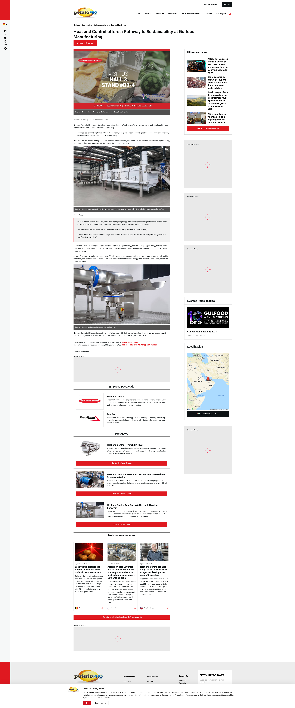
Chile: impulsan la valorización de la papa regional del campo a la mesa (217, 118)
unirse (227, 4)
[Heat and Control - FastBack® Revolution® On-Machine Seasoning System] (122, 484)
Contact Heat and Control (121, 463)
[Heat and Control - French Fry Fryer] (122, 453)
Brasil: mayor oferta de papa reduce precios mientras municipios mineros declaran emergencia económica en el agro (218, 100)
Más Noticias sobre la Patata (208, 128)
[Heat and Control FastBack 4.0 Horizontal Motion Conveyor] (122, 514)
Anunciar (182, 680)
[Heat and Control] (122, 401)
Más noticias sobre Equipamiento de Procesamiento (122, 617)
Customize (99, 703)
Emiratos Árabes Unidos (210, 414)
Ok (87, 703)
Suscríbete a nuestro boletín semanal (212, 681)
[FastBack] (122, 418)
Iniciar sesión (210, 4)
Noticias (150, 681)
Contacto (182, 683)
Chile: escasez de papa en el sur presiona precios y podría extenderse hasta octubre (217, 82)
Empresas (127, 681)
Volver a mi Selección (85, 43)
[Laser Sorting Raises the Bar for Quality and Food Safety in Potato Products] (89, 576)
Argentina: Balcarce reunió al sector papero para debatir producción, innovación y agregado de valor (218, 66)
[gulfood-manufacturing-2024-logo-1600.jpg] (208, 327)
